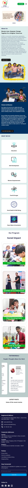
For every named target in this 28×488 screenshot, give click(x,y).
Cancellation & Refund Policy (7, 457)
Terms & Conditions (5, 455)
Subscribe (14, 474)
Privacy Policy (4, 453)
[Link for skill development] (14, 310)
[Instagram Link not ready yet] (9, 486)
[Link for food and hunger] (14, 337)
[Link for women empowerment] (14, 282)
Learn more (5, 60)
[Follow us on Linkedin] (5, 486)
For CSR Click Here (6, 131)
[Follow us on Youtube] (12, 486)
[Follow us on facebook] (2, 486)
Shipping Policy (4, 459)
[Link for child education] (14, 255)
